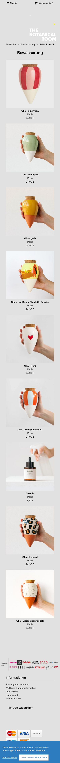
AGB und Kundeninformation (21, 688)
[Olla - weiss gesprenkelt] (30, 594)
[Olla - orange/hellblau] (30, 402)
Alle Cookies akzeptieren (34, 757)
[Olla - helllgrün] (30, 147)
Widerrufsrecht (13, 698)
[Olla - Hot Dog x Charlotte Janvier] (30, 275)
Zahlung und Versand (17, 684)
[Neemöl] (30, 466)
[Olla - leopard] (30, 530)
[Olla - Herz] (30, 339)
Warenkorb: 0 (45, 3)
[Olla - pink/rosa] (30, 84)
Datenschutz (12, 695)
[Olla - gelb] (30, 211)
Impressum (12, 691)
